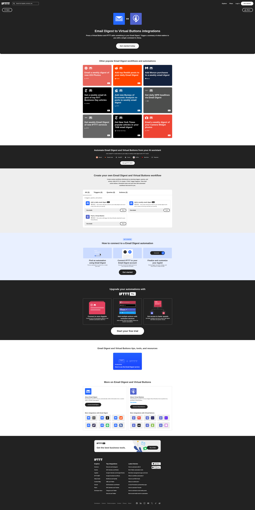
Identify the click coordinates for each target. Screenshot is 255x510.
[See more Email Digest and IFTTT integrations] (91, 418)
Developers (97, 503)
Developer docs (98, 490)
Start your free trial (127, 331)
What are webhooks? (133, 481)
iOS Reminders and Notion (113, 484)
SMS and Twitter (110, 481)
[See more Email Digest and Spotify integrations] (105, 425)
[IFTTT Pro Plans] (108, 202)
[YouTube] (148, 503)
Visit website (133, 402)
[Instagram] (144, 503)
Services (96, 467)
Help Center (97, 478)
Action (93, 204)
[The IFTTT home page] (6, 3)
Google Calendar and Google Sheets (115, 472)
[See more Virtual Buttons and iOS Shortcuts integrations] (150, 418)
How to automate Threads (134, 487)
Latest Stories (133, 464)
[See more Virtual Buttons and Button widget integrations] (136, 418)
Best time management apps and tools (138, 472)
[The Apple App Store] (156, 463)
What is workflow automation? (136, 475)
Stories (96, 470)
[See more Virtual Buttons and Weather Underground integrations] (136, 425)
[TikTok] (156, 503)
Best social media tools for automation (138, 493)
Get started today (127, 46)
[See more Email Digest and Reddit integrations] (118, 418)
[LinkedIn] (140, 503)
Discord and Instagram (112, 467)
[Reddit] (159, 503)
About (129, 503)
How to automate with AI (134, 467)
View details (89, 210)
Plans (231, 3)
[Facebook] (137, 503)
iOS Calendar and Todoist (112, 487)
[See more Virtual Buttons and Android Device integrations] (150, 425)
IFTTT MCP (97, 475)
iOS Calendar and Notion (112, 470)
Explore (224, 3)
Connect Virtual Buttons (139, 406)
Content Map (97, 481)
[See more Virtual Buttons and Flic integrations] (163, 418)
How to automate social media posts (137, 490)
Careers (104, 503)
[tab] (87, 192)
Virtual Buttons (130, 31)
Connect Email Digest (93, 404)
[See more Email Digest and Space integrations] (91, 425)
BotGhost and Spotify (111, 478)
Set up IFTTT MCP (127, 163)
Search (96, 484)
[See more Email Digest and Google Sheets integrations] (118, 425)
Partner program (111, 503)
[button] (127, 272)
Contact (119, 503)
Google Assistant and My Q (113, 475)
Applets (96, 472)
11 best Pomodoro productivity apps (137, 484)
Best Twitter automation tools (135, 470)
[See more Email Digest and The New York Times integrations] (105, 418)
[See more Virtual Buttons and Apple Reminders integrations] (163, 425)
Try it (123, 210)
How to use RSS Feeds (134, 478)
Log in (238, 3)
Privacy (125, 503)
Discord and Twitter (111, 493)
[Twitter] (152, 503)
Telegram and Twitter (111, 490)
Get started (247, 3)
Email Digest (104, 31)
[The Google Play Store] (156, 467)
